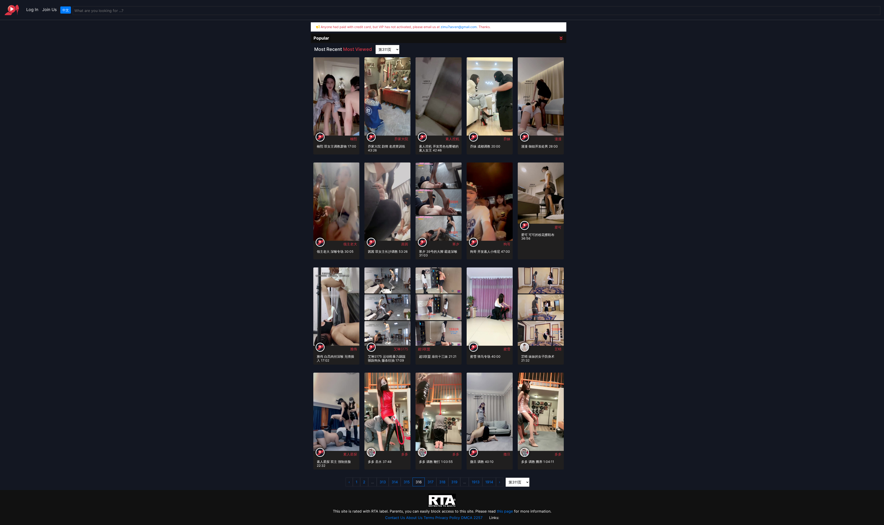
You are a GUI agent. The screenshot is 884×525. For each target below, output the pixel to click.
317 (430, 482)
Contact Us (395, 517)
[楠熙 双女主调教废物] (336, 98)
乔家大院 (401, 139)
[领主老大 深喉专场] (336, 203)
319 (454, 482)
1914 (489, 482)
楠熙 (353, 139)
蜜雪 (506, 349)
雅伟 (353, 349)
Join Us (49, 9)
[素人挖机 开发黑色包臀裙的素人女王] (439, 98)
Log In (32, 9)
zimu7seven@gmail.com (459, 27)
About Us (414, 517)
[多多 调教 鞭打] (439, 413)
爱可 (558, 227)
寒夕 (455, 244)
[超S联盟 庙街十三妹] (439, 280)
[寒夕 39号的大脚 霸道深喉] (439, 175)
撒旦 (506, 454)
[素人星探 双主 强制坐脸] (336, 413)
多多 (404, 454)
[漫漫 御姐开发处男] (541, 98)
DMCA (466, 517)
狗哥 (506, 244)
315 (407, 482)
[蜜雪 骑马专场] (490, 308)
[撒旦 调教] (490, 413)
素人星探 (350, 454)
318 (442, 482)
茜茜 (404, 244)
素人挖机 (452, 139)
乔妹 (506, 139)
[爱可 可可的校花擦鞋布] (541, 192)
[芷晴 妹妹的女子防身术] (541, 280)
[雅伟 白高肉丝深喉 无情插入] (336, 307)
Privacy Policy (447, 517)
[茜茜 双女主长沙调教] (387, 203)
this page (505, 511)
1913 (476, 482)
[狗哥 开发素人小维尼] (490, 203)
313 (383, 482)
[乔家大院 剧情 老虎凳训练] (387, 98)
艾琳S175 (401, 349)
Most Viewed (357, 49)
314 (395, 482)
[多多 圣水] (387, 413)
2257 (478, 517)
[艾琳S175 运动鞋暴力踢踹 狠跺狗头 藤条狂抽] (387, 280)
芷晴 (558, 349)
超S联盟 (424, 349)
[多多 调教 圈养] (541, 413)
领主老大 (350, 244)
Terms (429, 517)
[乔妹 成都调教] (490, 98)
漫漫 (558, 139)
